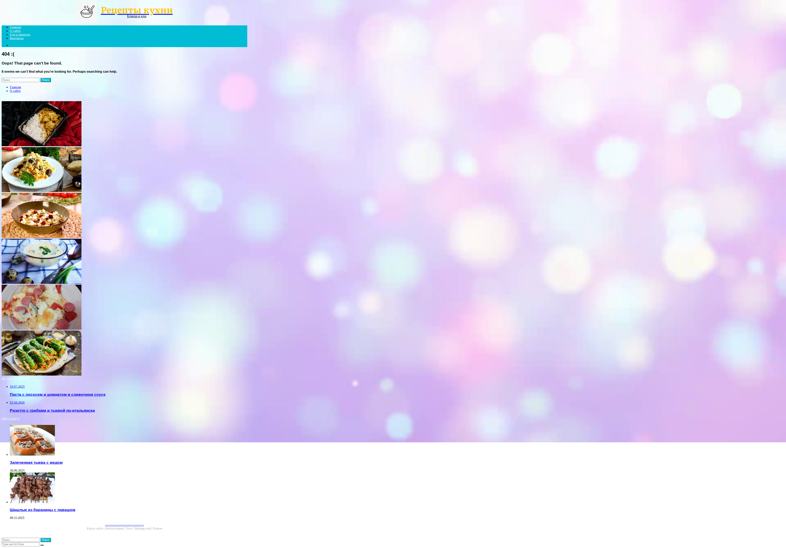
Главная (15, 27)
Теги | (130, 528)
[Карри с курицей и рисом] (124, 124)
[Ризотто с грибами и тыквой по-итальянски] (124, 170)
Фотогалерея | (116, 528)
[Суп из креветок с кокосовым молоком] (124, 262)
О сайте (15, 31)
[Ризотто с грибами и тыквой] (124, 216)
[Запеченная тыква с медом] (128, 440)
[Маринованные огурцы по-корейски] (124, 353)
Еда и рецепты (20, 34)
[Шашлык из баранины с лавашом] (128, 488)
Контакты (17, 38)
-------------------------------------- (124, 524)
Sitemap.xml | (143, 528)
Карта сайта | (96, 528)
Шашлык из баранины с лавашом (42, 510)
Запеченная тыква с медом (36, 462)
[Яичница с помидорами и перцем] (124, 308)
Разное (157, 528)
